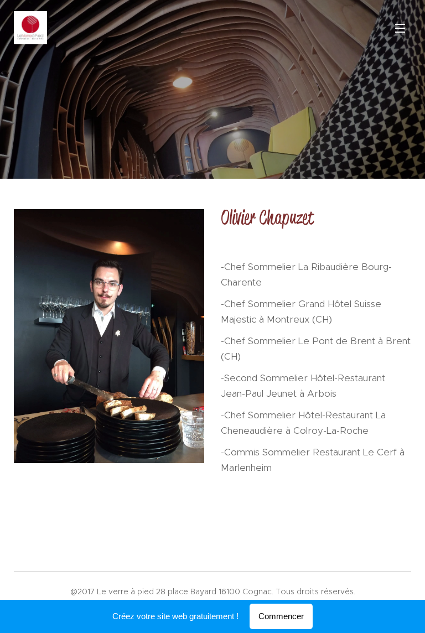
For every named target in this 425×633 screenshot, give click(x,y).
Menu (400, 28)
